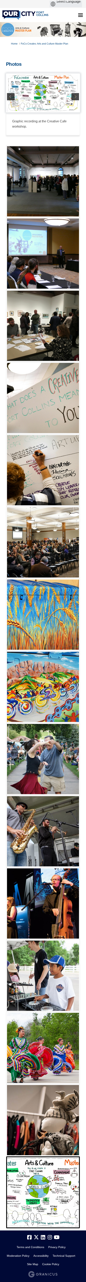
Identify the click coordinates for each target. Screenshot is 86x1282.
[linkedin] (43, 1237)
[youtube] (56, 1237)
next (75, 96)
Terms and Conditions (30, 1247)
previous (11, 96)
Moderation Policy (18, 1255)
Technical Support (64, 1255)
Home (14, 43)
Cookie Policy (50, 1264)
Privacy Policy (57, 1247)
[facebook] (29, 1237)
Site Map (32, 1264)
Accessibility (41, 1255)
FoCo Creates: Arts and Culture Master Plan (44, 43)
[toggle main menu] (80, 15)
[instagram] (49, 1237)
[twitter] (36, 1237)
